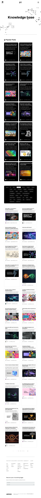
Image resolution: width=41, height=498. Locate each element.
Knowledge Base (31, 463)
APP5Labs (19, 471)
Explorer (12, 466)
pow (14, 199)
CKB (7, 463)
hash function (12, 197)
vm (23, 197)
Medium (31, 465)
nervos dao (26, 195)
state (31, 197)
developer (12, 191)
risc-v (14, 187)
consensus (18, 193)
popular (33, 187)
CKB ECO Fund (19, 466)
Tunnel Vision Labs (19, 468)
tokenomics (28, 199)
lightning (31, 191)
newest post (12, 201)
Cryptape (19, 463)
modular (28, 187)
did (23, 199)
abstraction (19, 197)
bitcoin (21, 191)
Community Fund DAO (25, 463)
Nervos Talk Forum (25, 465)
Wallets (7, 466)
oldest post (18, 201)
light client (19, 199)
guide (11, 189)
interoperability (30, 189)
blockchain (12, 195)
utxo (15, 189)
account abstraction (26, 193)
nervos (23, 187)
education (26, 191)
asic (10, 199)
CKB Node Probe (25, 468)
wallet (17, 191)
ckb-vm (18, 187)
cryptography (12, 193)
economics (20, 189)
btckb (27, 197)
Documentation (13, 463)
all (10, 187)
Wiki (6, 469)
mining (17, 195)
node (21, 195)
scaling (25, 189)
